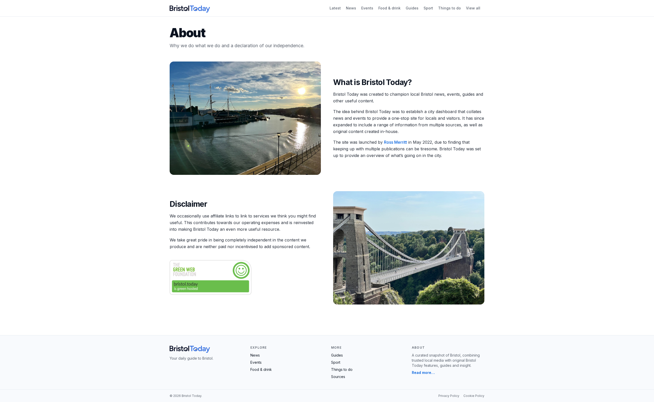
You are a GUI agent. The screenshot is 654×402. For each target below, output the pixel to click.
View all (473, 8)
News (351, 8)
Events (367, 8)
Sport (428, 8)
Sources (338, 376)
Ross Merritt (395, 142)
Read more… (423, 372)
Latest (335, 8)
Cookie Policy (473, 396)
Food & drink (389, 8)
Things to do (449, 8)
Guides (412, 8)
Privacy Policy (448, 396)
